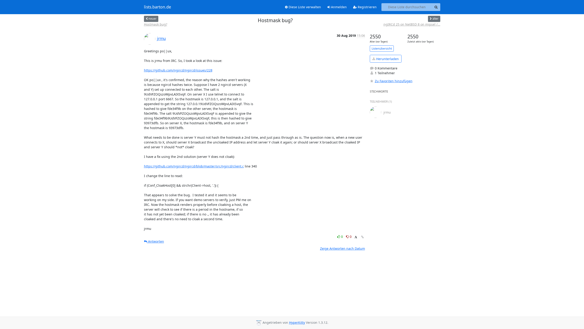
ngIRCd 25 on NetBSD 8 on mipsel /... (411, 24)
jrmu (161, 38)
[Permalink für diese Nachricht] (362, 237)
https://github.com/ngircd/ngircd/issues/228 (178, 70)
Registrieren (367, 7)
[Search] (436, 7)
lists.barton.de (157, 7)
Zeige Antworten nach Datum (342, 248)
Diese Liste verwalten (304, 7)
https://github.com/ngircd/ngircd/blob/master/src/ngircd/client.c (194, 166)
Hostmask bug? (155, 24)
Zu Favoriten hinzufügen (393, 81)
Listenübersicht (382, 48)
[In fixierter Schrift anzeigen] (356, 237)
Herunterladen (387, 59)
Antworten (155, 241)
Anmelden (338, 7)
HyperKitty (297, 322)
